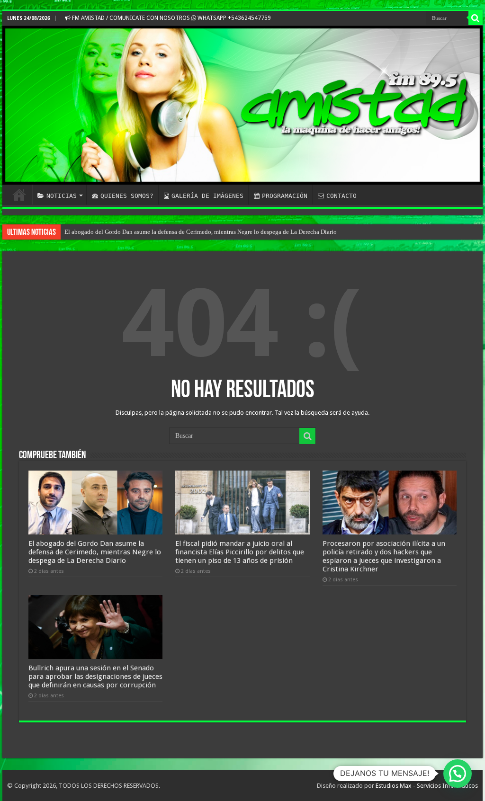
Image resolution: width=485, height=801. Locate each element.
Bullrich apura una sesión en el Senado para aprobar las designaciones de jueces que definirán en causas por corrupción (95, 676)
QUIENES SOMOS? (126, 195)
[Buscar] (475, 18)
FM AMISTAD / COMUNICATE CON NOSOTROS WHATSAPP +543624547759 (171, 18)
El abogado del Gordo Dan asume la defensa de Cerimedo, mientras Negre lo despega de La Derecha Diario (200, 231)
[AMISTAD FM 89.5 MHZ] (242, 105)
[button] (457, 773)
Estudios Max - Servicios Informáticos (427, 785)
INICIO (19, 195)
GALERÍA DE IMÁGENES (207, 195)
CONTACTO (341, 195)
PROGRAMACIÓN (284, 195)
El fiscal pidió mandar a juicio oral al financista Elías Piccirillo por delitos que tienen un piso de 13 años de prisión (239, 552)
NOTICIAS (61, 195)
